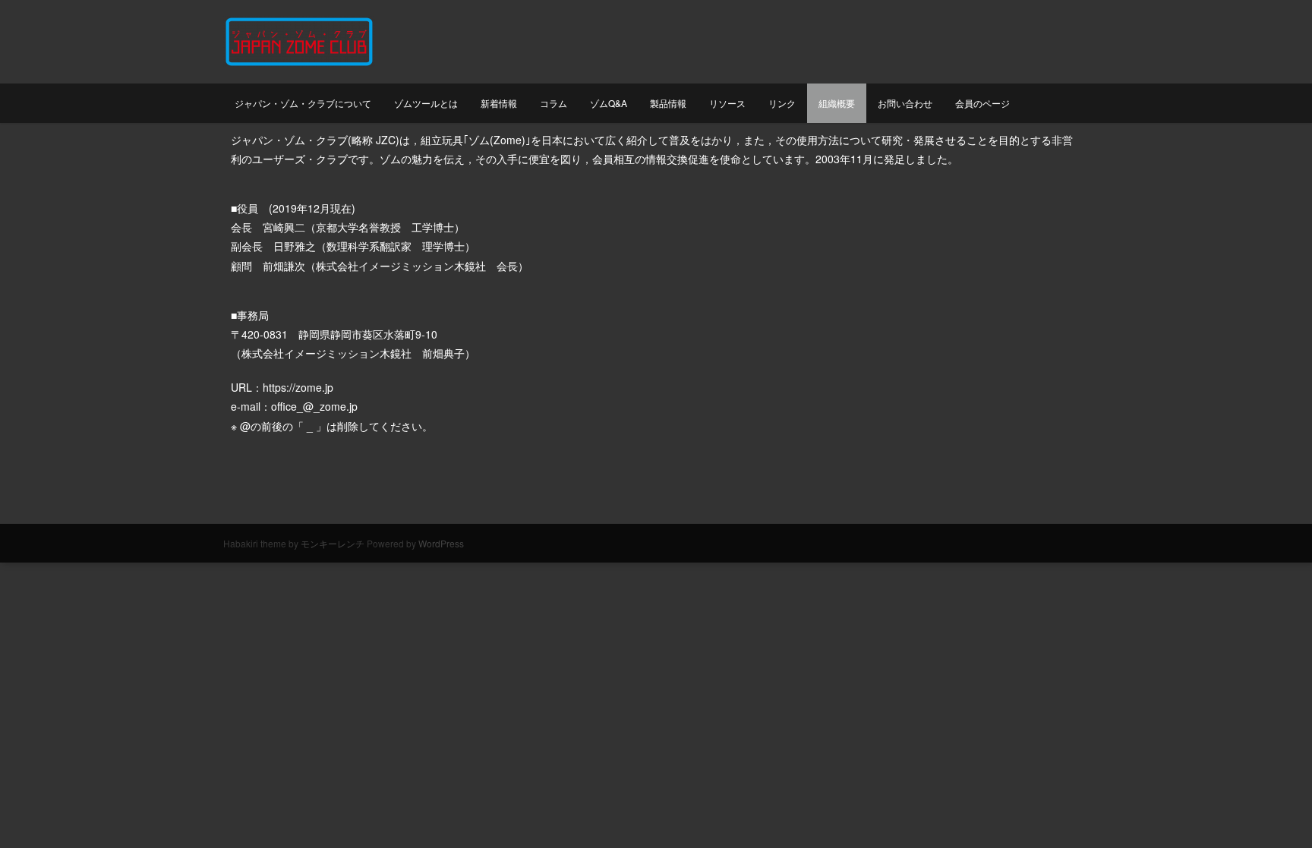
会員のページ (982, 102)
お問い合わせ (905, 102)
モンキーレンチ (332, 543)
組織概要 (836, 102)
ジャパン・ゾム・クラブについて (303, 102)
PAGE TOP (1269, 809)
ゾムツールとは (426, 102)
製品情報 (668, 102)
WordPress (441, 543)
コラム (553, 102)
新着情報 (499, 102)
